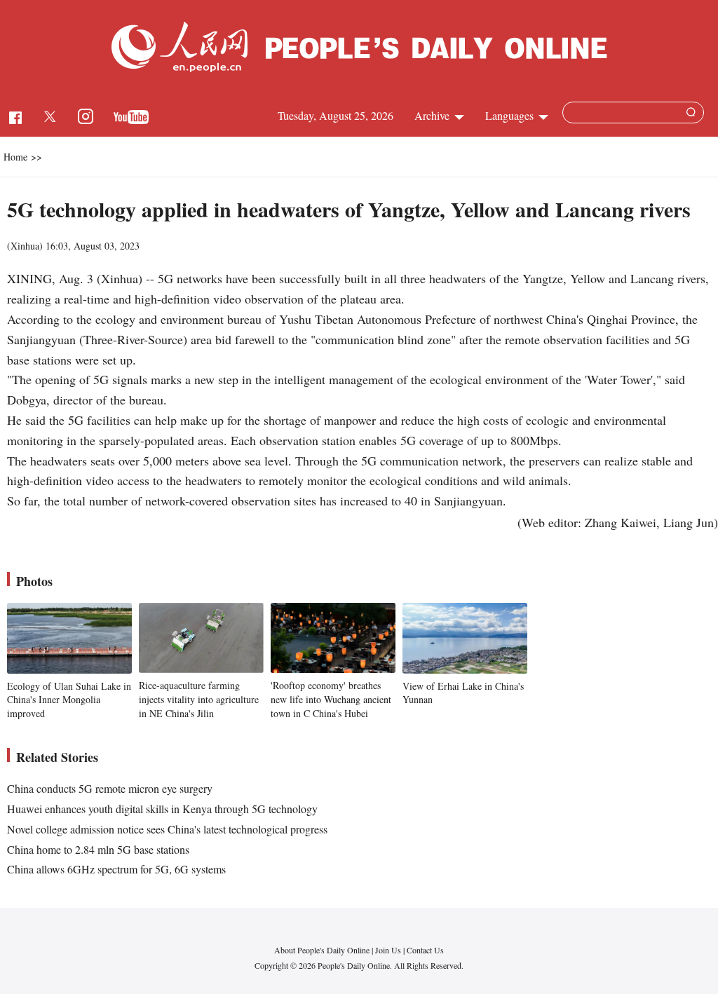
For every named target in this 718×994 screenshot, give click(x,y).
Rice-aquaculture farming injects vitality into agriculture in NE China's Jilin (199, 699)
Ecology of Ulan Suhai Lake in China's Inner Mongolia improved (69, 699)
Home (15, 156)
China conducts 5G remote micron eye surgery (109, 788)
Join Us (389, 949)
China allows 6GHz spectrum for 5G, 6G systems (116, 869)
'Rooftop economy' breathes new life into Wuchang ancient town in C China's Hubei (331, 699)
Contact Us (425, 949)
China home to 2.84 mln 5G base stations (98, 849)
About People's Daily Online (322, 949)
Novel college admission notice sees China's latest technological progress (167, 829)
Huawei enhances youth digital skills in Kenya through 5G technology (162, 808)
